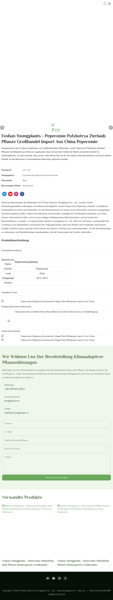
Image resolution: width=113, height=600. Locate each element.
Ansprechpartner (12, 397)
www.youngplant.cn (66, 590)
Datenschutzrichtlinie (98, 590)
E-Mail (7, 409)
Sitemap (81, 590)
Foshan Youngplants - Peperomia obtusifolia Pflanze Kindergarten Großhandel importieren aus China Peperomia (83, 563)
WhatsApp (9, 385)
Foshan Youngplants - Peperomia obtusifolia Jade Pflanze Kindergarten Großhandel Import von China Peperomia (28, 563)
